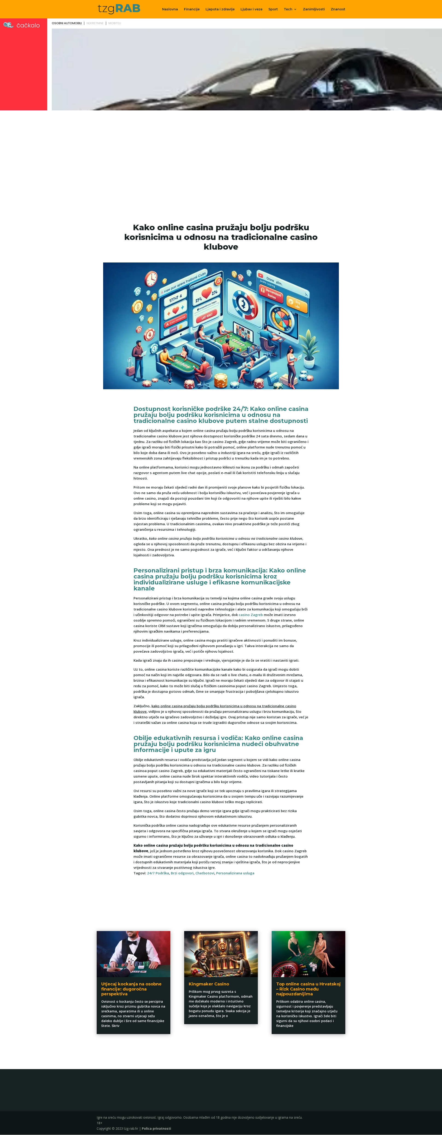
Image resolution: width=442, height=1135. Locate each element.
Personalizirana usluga (235, 873)
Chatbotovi (204, 873)
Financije (192, 9)
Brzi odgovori (182, 873)
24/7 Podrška (158, 873)
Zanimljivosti (314, 9)
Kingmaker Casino (209, 984)
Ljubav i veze (251, 9)
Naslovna (170, 9)
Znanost (338, 9)
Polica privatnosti (156, 1128)
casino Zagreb (251, 614)
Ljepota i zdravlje (220, 9)
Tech (288, 9)
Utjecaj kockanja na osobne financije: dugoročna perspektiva (131, 989)
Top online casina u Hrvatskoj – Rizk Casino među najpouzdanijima (308, 989)
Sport (273, 9)
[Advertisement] (221, 146)
